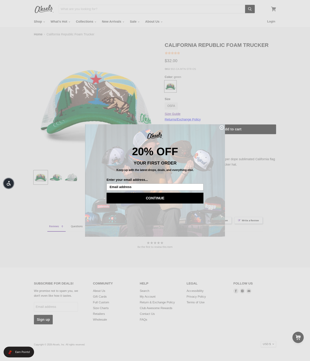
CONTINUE (155, 198)
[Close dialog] (222, 127)
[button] (8, 183)
